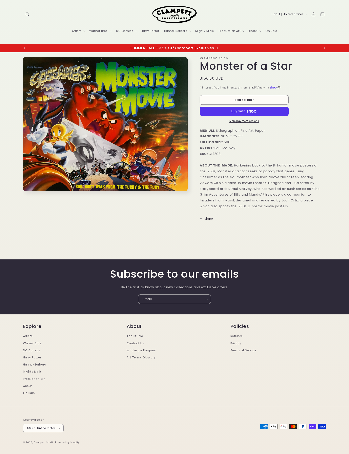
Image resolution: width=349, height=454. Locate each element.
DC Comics (31, 350)
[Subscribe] (206, 299)
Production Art (34, 379)
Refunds (236, 336)
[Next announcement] (324, 48)
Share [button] (208, 219)
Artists (28, 336)
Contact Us (135, 343)
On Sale (29, 393)
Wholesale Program (141, 350)
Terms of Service (243, 350)
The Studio (135, 336)
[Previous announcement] (24, 48)
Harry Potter (32, 357)
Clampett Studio (44, 442)
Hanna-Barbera (34, 364)
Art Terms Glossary (141, 357)
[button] (27, 14)
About (27, 386)
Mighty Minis (32, 372)
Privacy (235, 343)
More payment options (244, 121)
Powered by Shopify (67, 442)
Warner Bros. (32, 343)
